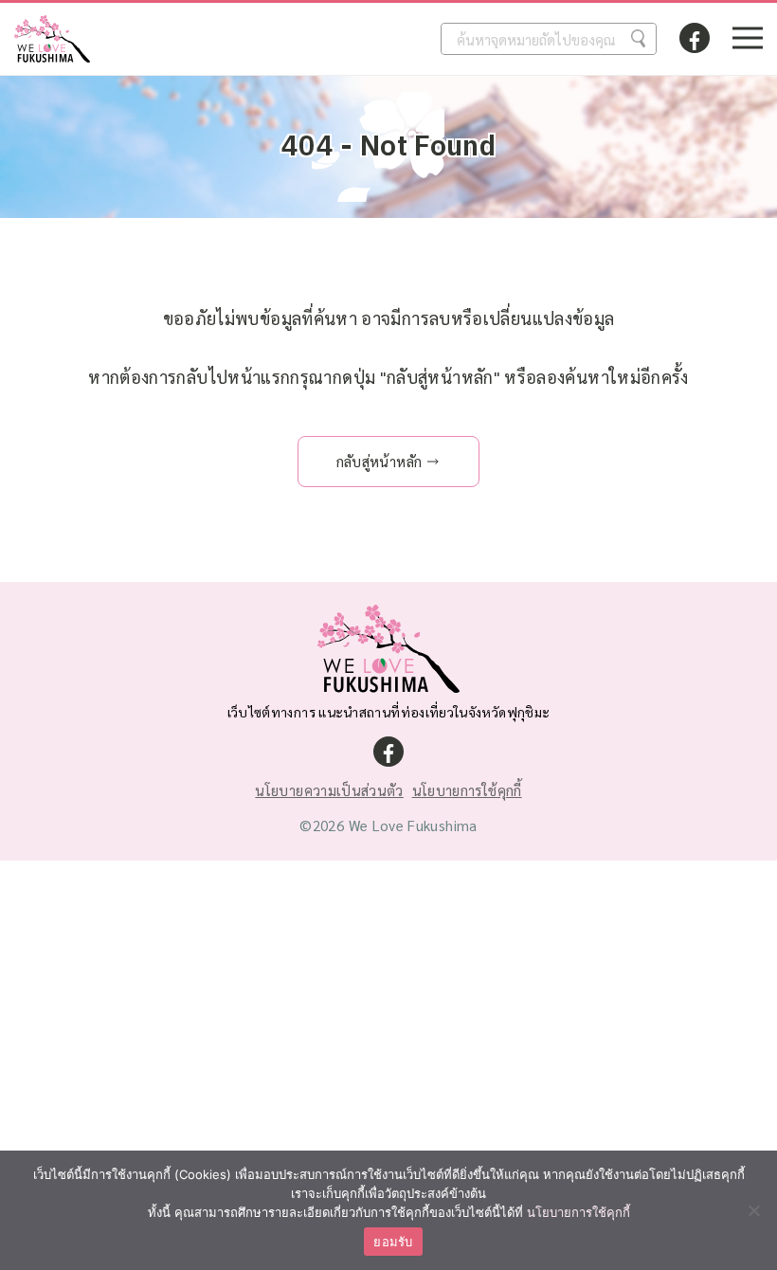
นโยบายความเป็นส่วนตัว (329, 790)
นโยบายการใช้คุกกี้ (467, 790)
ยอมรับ (392, 1241)
